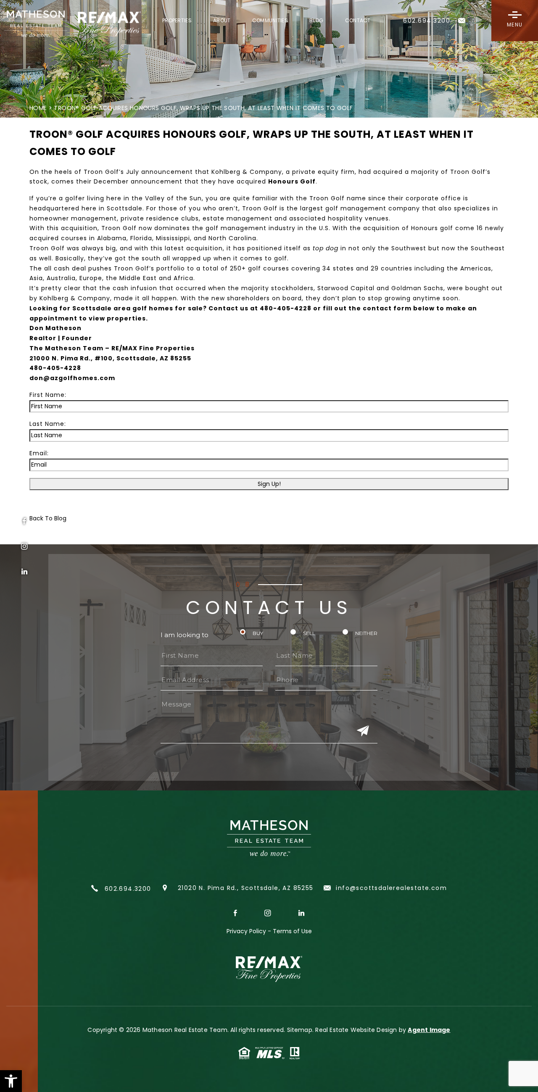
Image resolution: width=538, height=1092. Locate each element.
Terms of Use (292, 931)
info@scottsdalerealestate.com (390, 888)
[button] (11, 1081)
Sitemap (299, 1030)
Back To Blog (47, 518)
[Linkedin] (24, 571)
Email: (39, 453)
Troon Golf (327, 198)
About (222, 21)
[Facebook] (24, 521)
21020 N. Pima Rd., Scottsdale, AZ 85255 (246, 888)
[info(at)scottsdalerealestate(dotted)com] (462, 26)
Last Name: (47, 424)
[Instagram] (24, 546)
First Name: (47, 395)
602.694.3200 (126, 889)
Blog (316, 21)
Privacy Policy (246, 931)
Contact (358, 21)
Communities (270, 21)
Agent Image (429, 1030)
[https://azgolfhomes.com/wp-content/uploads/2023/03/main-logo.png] (67, 23)
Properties (177, 21)
